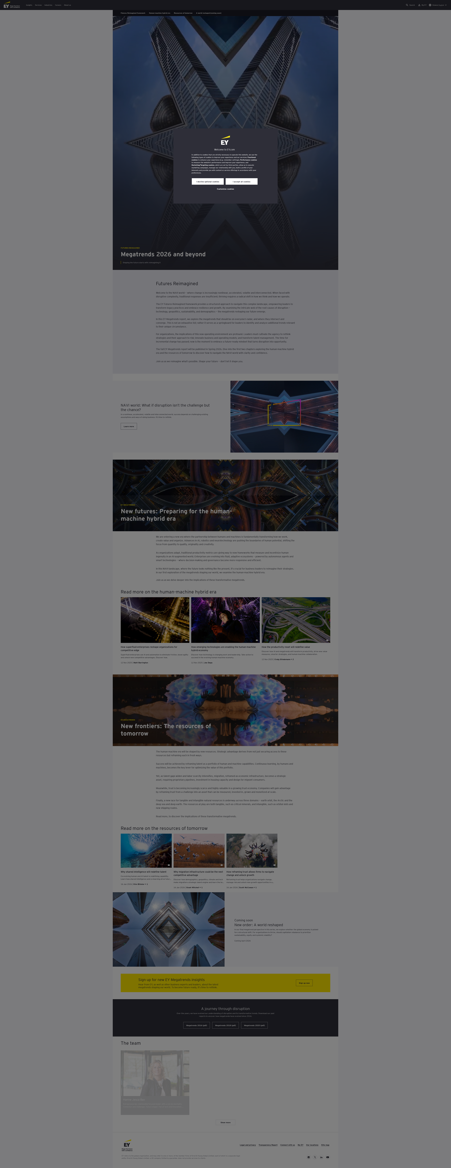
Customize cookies (225, 188)
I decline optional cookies (207, 181)
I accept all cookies (241, 181)
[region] (225, 166)
